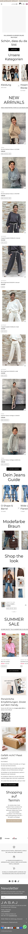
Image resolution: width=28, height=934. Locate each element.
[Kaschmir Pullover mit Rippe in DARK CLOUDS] (14, 438)
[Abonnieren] (25, 897)
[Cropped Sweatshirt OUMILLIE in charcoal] (14, 217)
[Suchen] (16, 4)
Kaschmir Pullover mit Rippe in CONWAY (10, 415)
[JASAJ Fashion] (6, 838)
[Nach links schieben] (12, 612)
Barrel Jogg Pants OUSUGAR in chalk (9, 371)
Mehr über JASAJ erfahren (14, 820)
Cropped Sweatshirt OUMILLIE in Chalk (10, 326)
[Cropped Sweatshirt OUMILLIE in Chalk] (14, 305)
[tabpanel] (14, 288)
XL (10, 153)
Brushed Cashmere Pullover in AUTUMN (10, 149)
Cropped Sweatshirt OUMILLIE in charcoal (10, 238)
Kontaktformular (13, 915)
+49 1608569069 (5, 911)
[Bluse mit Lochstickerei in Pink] (10, 645)
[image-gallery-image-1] (10, 540)
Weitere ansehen (14, 469)
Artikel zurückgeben (10, 784)
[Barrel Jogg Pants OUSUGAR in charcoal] (14, 261)
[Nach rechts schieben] (16, 612)
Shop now (14, 49)
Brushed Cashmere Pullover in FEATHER (10, 193)
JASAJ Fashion (8, 931)
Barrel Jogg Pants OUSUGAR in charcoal (10, 282)
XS (1, 153)
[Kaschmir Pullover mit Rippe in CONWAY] (14, 394)
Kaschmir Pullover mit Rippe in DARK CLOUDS (11, 460)
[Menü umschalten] (1, 4)
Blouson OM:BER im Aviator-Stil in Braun (15, 604)
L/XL (21, 666)
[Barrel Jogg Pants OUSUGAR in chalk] (14, 350)
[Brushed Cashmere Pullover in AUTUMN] (14, 128)
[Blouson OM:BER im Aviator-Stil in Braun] (3, 605)
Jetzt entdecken (14, 670)
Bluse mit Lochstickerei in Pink (8, 661)
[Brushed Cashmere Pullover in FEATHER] (14, 172)
